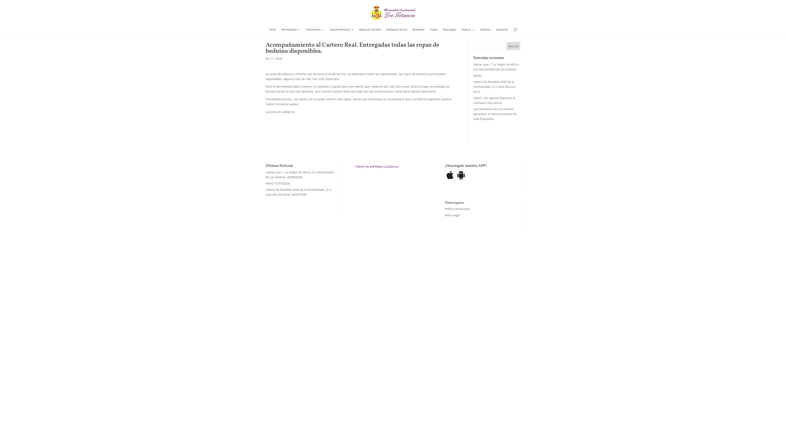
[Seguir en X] (438, 273)
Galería (466, 29)
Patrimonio (313, 29)
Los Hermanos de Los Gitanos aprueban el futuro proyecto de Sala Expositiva (495, 114)
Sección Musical (340, 29)
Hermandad (289, 29)
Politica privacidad (457, 209)
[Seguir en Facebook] (430, 273)
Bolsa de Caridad (370, 29)
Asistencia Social (396, 29)
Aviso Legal (452, 215)
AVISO (477, 76)
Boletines (419, 29)
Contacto (502, 29)
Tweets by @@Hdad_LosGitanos (377, 166)
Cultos (434, 29)
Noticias (485, 29)
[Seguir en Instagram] (446, 273)
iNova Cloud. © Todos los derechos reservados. (317, 272)
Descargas (449, 29)
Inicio (272, 29)
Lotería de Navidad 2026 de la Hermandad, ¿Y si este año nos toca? (494, 87)
